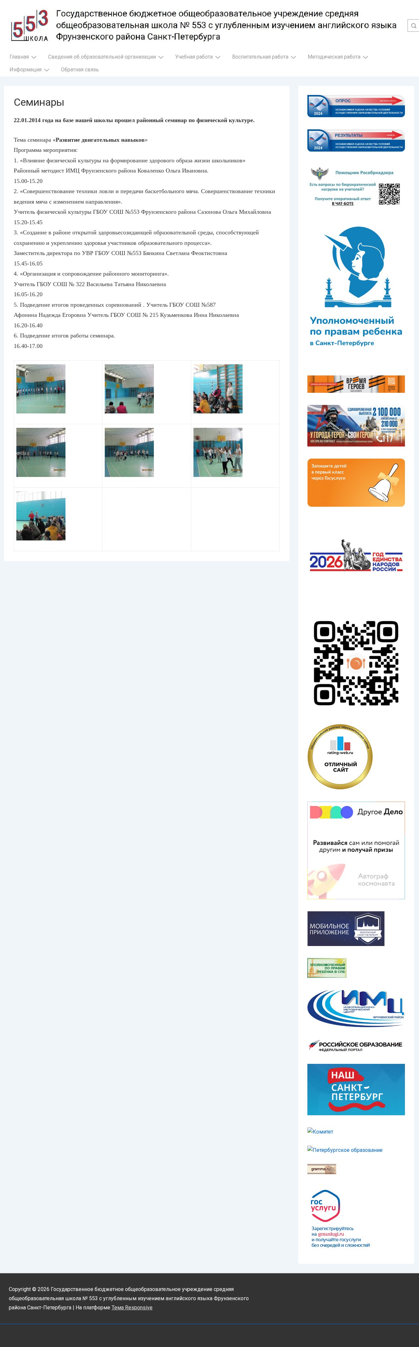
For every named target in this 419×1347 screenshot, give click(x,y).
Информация (25, 69)
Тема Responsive (132, 1307)
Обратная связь (80, 69)
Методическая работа (334, 57)
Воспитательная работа (260, 57)
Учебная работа (194, 57)
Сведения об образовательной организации (102, 57)
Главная (19, 57)
